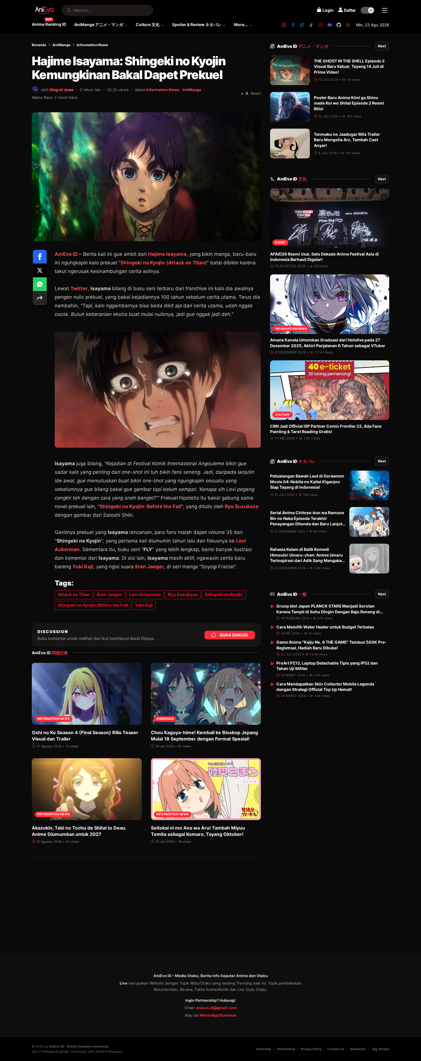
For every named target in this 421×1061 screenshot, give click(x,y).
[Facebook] (293, 25)
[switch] (367, 10)
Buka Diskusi (234, 634)
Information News (92, 45)
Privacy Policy (311, 1049)
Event (280, 242)
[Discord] (329, 25)
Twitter (79, 288)
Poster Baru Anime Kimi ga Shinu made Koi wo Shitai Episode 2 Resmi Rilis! (349, 103)
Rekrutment (286, 1049)
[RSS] (348, 25)
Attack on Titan (74, 594)
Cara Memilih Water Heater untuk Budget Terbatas (325, 626)
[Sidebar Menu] (384, 10)
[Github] (339, 25)
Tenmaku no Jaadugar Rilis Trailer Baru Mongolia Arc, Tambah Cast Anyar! (347, 140)
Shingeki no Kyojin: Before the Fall (140, 506)
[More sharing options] (40, 298)
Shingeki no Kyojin (143, 263)
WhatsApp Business (218, 1015)
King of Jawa (62, 89)
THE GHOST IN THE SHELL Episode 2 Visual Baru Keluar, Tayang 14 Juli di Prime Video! (349, 66)
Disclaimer (358, 1049)
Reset (256, 93)
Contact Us (335, 1049)
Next (382, 46)
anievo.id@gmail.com (216, 1007)
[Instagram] (284, 25)
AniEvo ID (302, 46)
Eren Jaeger (149, 566)
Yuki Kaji (82, 566)
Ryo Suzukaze (242, 506)
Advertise (263, 1049)
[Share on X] (40, 270)
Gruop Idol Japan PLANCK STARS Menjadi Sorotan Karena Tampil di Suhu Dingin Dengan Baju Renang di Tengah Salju (328, 612)
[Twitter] (302, 25)
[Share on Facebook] (40, 257)
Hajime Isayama (167, 254)
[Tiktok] (311, 25)
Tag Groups (380, 1049)
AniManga (61, 45)
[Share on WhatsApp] (40, 284)
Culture (282, 414)
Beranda (39, 45)
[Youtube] (320, 25)
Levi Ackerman (145, 594)
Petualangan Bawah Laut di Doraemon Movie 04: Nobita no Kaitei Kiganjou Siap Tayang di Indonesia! (307, 482)
